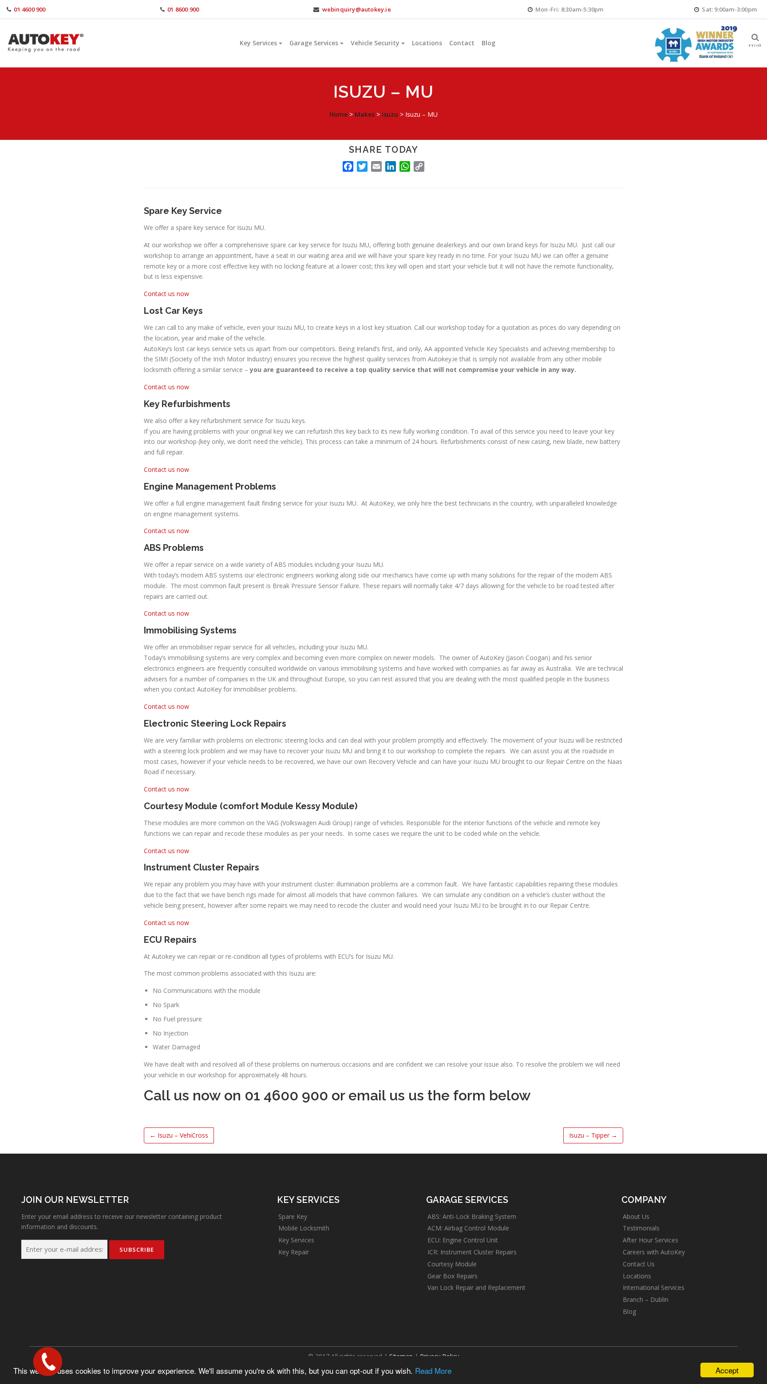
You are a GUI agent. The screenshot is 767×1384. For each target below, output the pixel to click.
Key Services (258, 43)
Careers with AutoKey (654, 1252)
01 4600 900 (29, 9)
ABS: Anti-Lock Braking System (471, 1216)
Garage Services (313, 43)
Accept (727, 1370)
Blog (488, 43)
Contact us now (166, 293)
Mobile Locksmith (303, 1228)
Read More (433, 1370)
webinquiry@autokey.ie (356, 9)
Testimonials (641, 1228)
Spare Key (292, 1216)
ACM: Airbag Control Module (468, 1228)
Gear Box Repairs (452, 1276)
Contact (461, 43)
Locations (427, 43)
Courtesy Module (452, 1264)
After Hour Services (650, 1240)
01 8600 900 (183, 9)
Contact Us (639, 1264)
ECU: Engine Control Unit (462, 1240)
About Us (636, 1216)
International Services (653, 1287)
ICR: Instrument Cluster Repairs (472, 1252)
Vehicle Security (375, 43)
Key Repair (293, 1252)
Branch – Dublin (645, 1299)
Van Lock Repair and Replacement (476, 1287)
